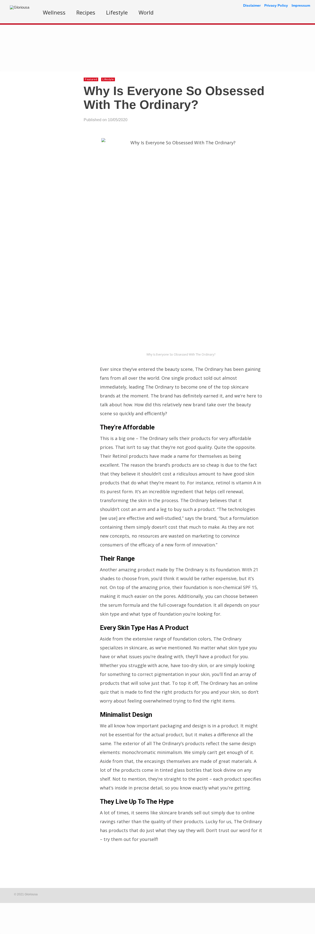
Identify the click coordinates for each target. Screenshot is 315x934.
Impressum (301, 5)
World (146, 12)
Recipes (85, 12)
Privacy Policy (276, 5)
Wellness (54, 12)
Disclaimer (252, 5)
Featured (91, 79)
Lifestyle (117, 12)
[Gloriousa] (19, 7)
